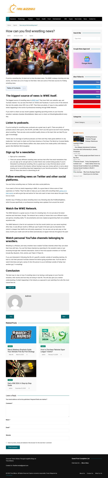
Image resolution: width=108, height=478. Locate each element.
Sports (31, 35)
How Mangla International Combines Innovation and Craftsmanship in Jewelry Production (85, 149)
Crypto (71, 19)
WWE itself (35, 100)
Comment (9, 403)
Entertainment (57, 19)
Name (8, 420)
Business (13, 19)
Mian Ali (11, 354)
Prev (11, 316)
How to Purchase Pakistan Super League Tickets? (53, 351)
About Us (82, 473)
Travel (38, 19)
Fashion (30, 19)
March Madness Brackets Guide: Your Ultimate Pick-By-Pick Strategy (21, 351)
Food (49, 19)
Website (8, 435)
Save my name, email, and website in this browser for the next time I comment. (30, 443)
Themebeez (9, 475)
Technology (21, 19)
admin (9, 35)
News (85, 19)
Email (8, 427)
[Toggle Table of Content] (23, 88)
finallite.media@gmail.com (20, 465)
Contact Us (92, 19)
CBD (65, 19)
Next (64, 316)
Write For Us (98, 473)
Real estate (78, 19)
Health (44, 19)
